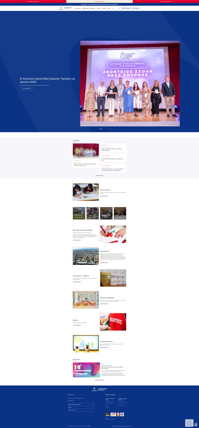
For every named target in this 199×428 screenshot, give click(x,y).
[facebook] (110, 418)
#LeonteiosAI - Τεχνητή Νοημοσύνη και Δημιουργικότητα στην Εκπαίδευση (99, 4)
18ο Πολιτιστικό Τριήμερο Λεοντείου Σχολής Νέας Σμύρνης (112, 367)
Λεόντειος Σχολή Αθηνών (99, 1)
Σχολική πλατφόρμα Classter (109, 401)
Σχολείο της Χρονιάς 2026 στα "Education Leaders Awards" (111, 149)
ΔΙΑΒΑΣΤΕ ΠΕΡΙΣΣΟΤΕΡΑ (27, 88)
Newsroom (107, 405)
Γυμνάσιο (104, 8)
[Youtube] (113, 418)
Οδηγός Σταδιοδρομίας (108, 403)
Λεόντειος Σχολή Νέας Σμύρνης (165, 1)
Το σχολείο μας (78, 8)
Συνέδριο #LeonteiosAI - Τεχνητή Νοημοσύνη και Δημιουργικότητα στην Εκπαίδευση (112, 169)
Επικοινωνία (107, 407)
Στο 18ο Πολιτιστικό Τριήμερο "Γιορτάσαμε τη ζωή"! (112, 159)
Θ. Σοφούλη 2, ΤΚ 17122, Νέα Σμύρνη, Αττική (76, 398)
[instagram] (112, 418)
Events (102, 363)
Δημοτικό (98, 8)
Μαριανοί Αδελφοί (121, 403)
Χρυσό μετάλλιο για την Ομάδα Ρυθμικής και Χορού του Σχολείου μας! (85, 164)
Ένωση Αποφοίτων (121, 405)
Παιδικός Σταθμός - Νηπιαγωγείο (88, 8)
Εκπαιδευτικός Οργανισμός (122, 401)
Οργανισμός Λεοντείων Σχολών (33, 1)
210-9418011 (71, 400)
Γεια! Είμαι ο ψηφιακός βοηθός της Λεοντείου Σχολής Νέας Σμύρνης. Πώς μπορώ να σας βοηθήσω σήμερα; (189, 423)
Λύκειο (108, 8)
